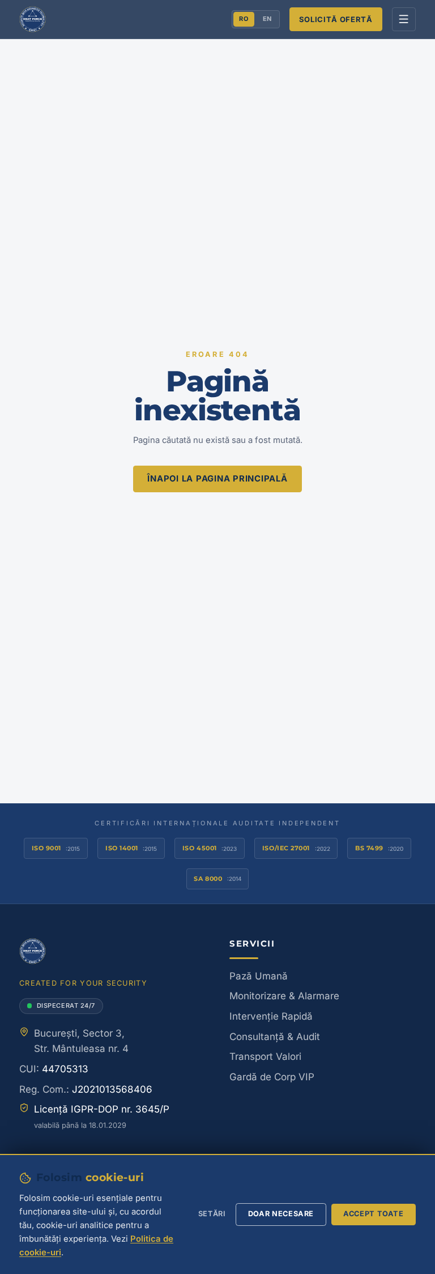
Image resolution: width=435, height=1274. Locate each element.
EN (267, 19)
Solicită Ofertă (336, 19)
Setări (212, 1213)
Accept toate (373, 1213)
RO (243, 19)
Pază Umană (258, 976)
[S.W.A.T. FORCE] (32, 19)
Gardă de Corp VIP (271, 1077)
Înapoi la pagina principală (217, 479)
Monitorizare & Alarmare (284, 996)
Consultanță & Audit (274, 1036)
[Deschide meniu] (404, 19)
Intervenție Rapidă (271, 1016)
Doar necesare (281, 1213)
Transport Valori (265, 1056)
